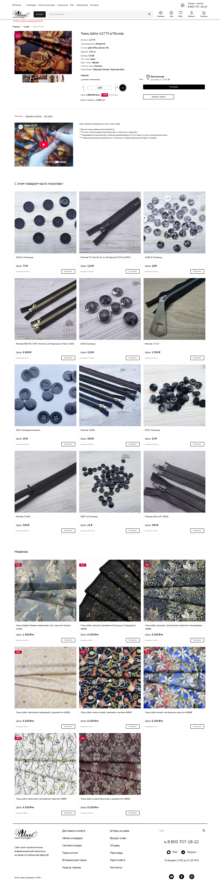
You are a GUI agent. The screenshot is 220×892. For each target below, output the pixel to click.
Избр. (180, 16)
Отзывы (115, 845)
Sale (171, 16)
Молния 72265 (87, 430)
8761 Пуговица (152, 430)
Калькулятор (82, 5)
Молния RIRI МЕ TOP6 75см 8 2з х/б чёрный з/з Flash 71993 (45, 344)
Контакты (94, 5)
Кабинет (191, 16)
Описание (19, 116)
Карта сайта (117, 860)
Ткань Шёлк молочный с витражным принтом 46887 (41, 799)
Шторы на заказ (119, 831)
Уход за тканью (71, 867)
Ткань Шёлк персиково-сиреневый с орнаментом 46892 (43, 712)
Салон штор (62, 5)
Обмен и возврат (72, 838)
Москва (18, 5)
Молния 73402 (23, 517)
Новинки (160, 16)
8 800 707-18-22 (183, 842)
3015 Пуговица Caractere (28, 430)
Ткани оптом (70, 853)
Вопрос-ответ (118, 838)
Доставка (48, 116)
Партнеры (116, 853)
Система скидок (72, 845)
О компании (31, 5)
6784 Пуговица (87, 344)
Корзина (203, 16)
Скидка (18, 36)
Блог (72, 5)
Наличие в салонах (33, 116)
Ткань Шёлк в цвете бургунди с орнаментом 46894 (105, 799)
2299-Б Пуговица (153, 257)
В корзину (68, 271)
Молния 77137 (152, 344)
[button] (43, 52)
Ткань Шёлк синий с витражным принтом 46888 (168, 712)
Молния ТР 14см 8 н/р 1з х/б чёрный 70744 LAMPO (105, 257)
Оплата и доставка (46, 5)
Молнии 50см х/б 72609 (156, 517)
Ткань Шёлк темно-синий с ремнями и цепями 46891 (106, 712)
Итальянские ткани (74, 860)
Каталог (39, 14)
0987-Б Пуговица (89, 517)
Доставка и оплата (73, 831)
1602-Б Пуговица (24, 257)
